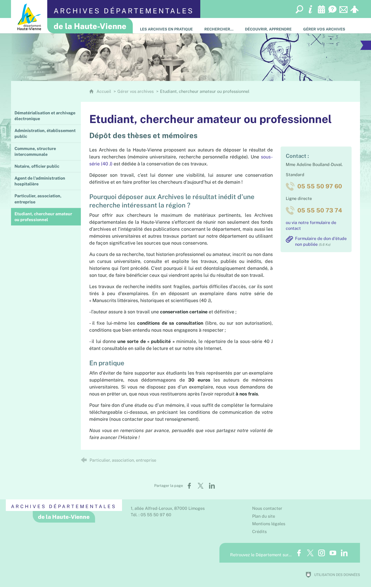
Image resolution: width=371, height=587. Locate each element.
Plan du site (263, 516)
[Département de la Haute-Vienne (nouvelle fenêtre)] (29, 16)
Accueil (104, 91)
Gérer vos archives (135, 91)
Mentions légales (268, 523)
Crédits (259, 531)
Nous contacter (267, 508)
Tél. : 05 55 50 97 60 (151, 514)
